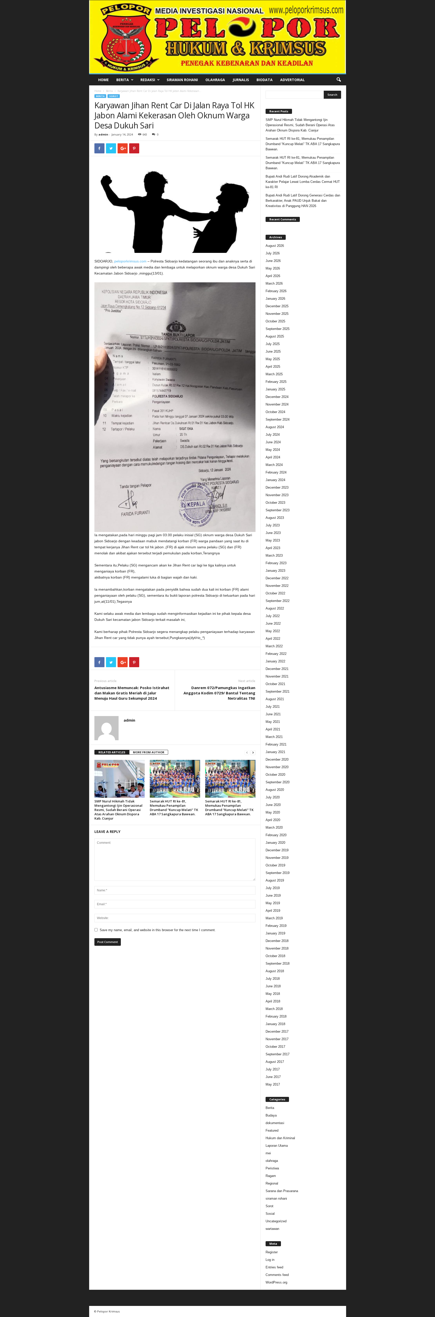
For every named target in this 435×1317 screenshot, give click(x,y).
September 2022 (277, 601)
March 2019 (274, 918)
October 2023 (275, 502)
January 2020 (275, 843)
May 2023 (273, 540)
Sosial (270, 1213)
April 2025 (273, 366)
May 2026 (273, 268)
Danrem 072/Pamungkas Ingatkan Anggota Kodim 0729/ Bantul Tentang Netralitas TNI (219, 693)
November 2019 (277, 858)
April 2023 (273, 548)
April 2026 (273, 276)
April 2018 (273, 1001)
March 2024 (274, 465)
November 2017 (277, 1039)
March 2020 (274, 827)
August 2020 (275, 790)
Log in (270, 1260)
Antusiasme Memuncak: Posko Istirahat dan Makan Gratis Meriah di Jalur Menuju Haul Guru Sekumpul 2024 (131, 693)
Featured (272, 1130)
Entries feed (274, 1267)
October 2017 (275, 1047)
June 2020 (273, 805)
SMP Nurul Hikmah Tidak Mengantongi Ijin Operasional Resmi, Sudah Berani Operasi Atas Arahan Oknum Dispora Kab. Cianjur (118, 810)
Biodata (265, 79)
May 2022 (273, 631)
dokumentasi (275, 1123)
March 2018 (274, 1009)
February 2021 (276, 744)
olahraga (272, 1161)
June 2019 (273, 895)
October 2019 (275, 865)
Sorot (113, 96)
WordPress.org (276, 1282)
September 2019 (277, 873)
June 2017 (273, 1077)
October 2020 (275, 774)
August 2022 (275, 608)
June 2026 (273, 261)
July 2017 (273, 1069)
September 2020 (277, 782)
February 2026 (276, 291)
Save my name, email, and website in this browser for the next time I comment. (158, 930)
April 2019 (273, 911)
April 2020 (273, 820)
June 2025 (273, 351)
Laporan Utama (277, 1145)
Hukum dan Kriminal (280, 1138)
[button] (338, 79)
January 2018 (275, 1024)
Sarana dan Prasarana (282, 1191)
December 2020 (277, 759)
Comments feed (277, 1275)
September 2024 (277, 419)
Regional (272, 1183)
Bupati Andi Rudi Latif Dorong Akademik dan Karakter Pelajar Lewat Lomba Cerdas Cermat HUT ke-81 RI (303, 182)
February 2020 (276, 835)
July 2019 (273, 888)
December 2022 (277, 578)
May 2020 (273, 812)
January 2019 (275, 933)
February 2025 (276, 382)
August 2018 (275, 971)
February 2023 (276, 563)
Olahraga (215, 79)
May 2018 (273, 994)
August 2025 (275, 336)
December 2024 (277, 397)
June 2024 (273, 442)
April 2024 (273, 457)
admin (103, 134)
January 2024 (275, 480)
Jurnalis (241, 79)
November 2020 (277, 767)
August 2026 (275, 246)
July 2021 (273, 706)
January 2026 (275, 298)
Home (103, 79)
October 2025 (275, 321)
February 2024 (276, 472)
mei (268, 1153)
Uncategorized (276, 1221)
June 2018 (273, 986)
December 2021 (277, 669)
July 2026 (273, 253)
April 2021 (273, 729)
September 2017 (277, 1054)
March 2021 (274, 737)
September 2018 (277, 963)
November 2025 (277, 314)
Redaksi (147, 79)
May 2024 (273, 450)
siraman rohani (276, 1198)
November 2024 (277, 404)
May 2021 (273, 722)
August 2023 (275, 518)
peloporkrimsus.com (130, 261)
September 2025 (277, 329)
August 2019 (275, 880)
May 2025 (273, 359)
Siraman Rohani (182, 79)
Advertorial (292, 79)
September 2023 (277, 510)
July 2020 (273, 797)
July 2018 (273, 979)
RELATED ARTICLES (111, 752)
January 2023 (275, 570)
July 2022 (273, 616)
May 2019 (273, 903)
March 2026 (274, 283)
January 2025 (275, 389)
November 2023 (277, 495)
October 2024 (275, 412)
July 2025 (273, 344)
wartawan (272, 1229)
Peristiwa (272, 1168)
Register (272, 1252)
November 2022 (277, 586)
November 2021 (277, 676)
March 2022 (274, 646)
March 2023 (274, 555)
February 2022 (276, 654)
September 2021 (277, 691)
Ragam (271, 1176)
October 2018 (275, 956)
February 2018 (276, 1016)
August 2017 (275, 1062)
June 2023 (273, 533)
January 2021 (275, 752)
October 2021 (275, 684)
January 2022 (275, 661)
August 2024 (275, 427)
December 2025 (277, 306)
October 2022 (275, 593)
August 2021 (275, 699)
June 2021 (273, 714)
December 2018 (277, 941)
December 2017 (277, 1031)
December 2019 (277, 850)
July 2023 (273, 525)
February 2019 (276, 926)
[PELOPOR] (217, 36)
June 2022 (273, 623)
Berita (122, 79)
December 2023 (277, 487)
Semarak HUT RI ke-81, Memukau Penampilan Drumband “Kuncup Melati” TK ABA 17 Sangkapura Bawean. (174, 807)
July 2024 (273, 434)
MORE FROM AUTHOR (148, 752)
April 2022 (273, 638)
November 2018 (277, 948)
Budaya (271, 1115)
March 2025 (274, 374)
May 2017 (273, 1084)
